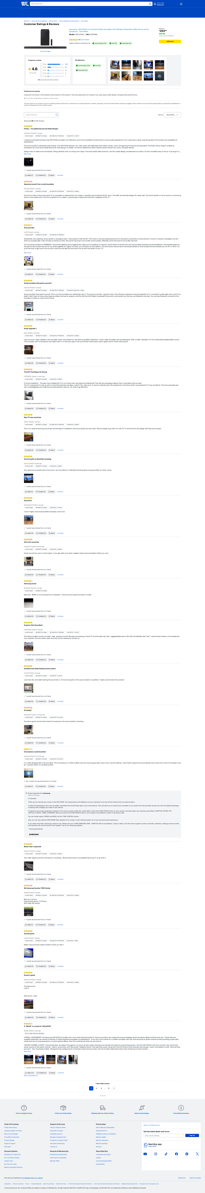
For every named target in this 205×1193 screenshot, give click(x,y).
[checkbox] (99, 43)
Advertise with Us (101, 1130)
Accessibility (7, 1184)
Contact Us (53, 1147)
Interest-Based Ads (36, 1184)
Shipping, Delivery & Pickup (13, 1130)
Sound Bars (84, 21)
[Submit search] (150, 4)
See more (27, 154)
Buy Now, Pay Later (10, 1164)
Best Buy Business (101, 1143)
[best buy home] (25, 4)
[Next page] (114, 1088)
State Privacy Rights (48, 1184)
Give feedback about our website (32, 1178)
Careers (98, 1158)
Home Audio (53, 21)
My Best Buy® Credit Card (12, 1154)
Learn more (152, 1146)
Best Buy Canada (195, 1178)
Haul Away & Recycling (57, 1143)
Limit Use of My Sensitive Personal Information (107, 1184)
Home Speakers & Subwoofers (69, 21)
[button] (173, 36)
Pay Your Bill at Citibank (11, 1158)
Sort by (160, 115)
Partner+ (99, 1147)
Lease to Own (8, 1161)
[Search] (57, 115)
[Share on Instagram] (155, 1154)
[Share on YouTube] (145, 1154)
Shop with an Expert (56, 1130)
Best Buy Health (101, 1137)
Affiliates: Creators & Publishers (106, 1134)
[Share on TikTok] (166, 1154)
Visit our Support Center (58, 1127)
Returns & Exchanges (11, 1134)
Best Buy (26, 21)
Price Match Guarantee (11, 1137)
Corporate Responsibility (104, 1161)
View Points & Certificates (58, 1158)
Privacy (27, 1184)
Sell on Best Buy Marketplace (105, 1127)
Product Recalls (9, 1140)
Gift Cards (7, 1147)
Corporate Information (103, 1154)
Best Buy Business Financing (13, 1167)
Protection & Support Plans (59, 1140)
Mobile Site (181, 1178)
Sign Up (192, 1135)
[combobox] (172, 114)
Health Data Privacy (61, 1184)
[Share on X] (197, 1154)
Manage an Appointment (58, 1137)
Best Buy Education (102, 1140)
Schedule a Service (56, 1134)
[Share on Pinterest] (187, 1154)
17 (108, 1088)
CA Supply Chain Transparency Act (149, 1184)
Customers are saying (32, 91)
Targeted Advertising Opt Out (129, 1184)
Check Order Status (10, 1127)
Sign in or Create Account (152, 1125)
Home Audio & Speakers (39, 21)
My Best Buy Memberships (58, 1154)
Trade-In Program (9, 1143)
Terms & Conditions (18, 1184)
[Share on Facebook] (176, 1154)
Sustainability (100, 1164)
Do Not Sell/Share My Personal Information (80, 1184)
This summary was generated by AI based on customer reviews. (42, 98)
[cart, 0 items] (181, 4)
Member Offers (55, 1161)
